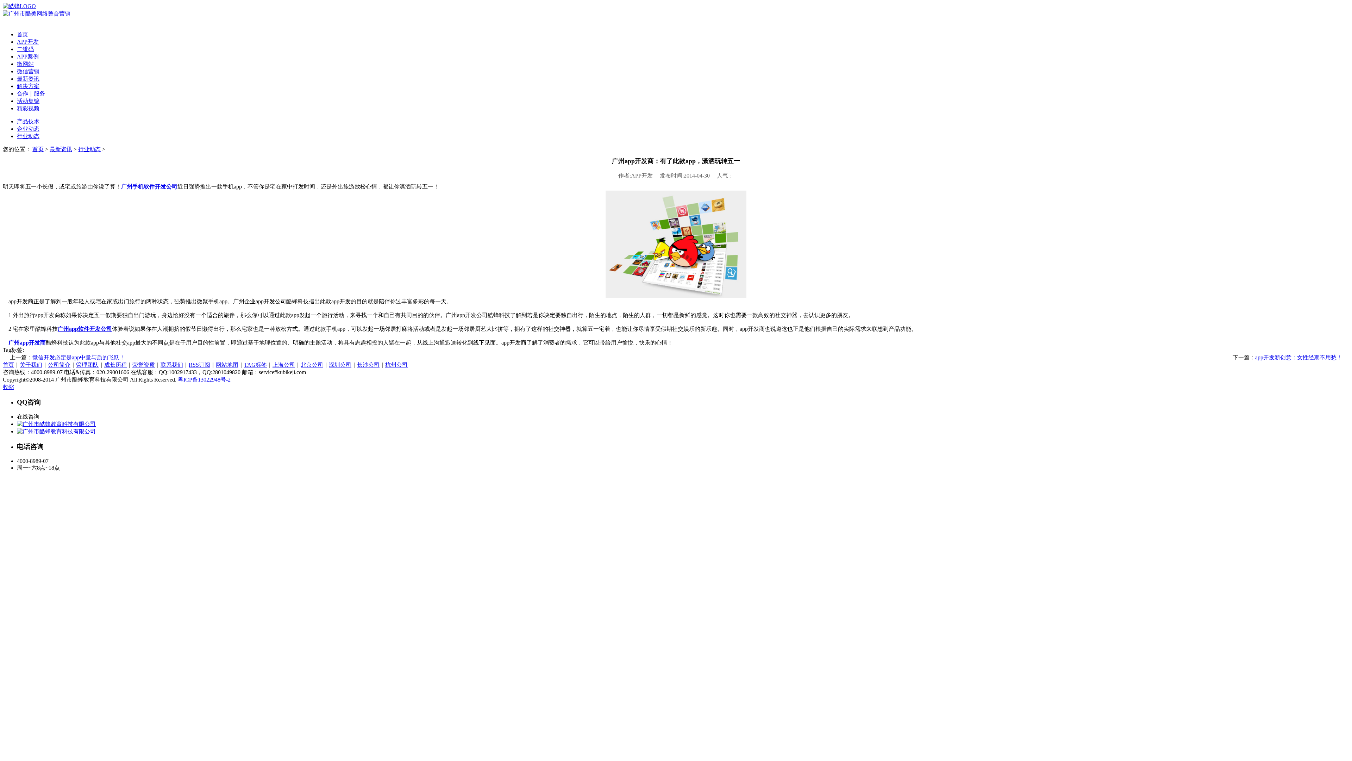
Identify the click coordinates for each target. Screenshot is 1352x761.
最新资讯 (28, 79)
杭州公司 (396, 365)
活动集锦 (28, 101)
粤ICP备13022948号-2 (204, 380)
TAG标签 (255, 365)
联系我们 (172, 365)
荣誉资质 (143, 365)
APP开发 (28, 42)
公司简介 (59, 365)
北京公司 (312, 365)
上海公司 (284, 365)
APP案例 (28, 57)
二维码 (25, 49)
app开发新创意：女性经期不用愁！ (1298, 357)
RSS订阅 (199, 365)
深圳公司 (340, 365)
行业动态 (28, 136)
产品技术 (28, 121)
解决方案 (28, 86)
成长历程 (115, 365)
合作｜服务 (31, 94)
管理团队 (87, 365)
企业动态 (28, 129)
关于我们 (31, 365)
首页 (22, 34)
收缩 (8, 387)
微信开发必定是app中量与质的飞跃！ (78, 357)
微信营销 (28, 71)
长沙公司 (368, 365)
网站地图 (227, 365)
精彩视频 (28, 108)
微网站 (25, 64)
